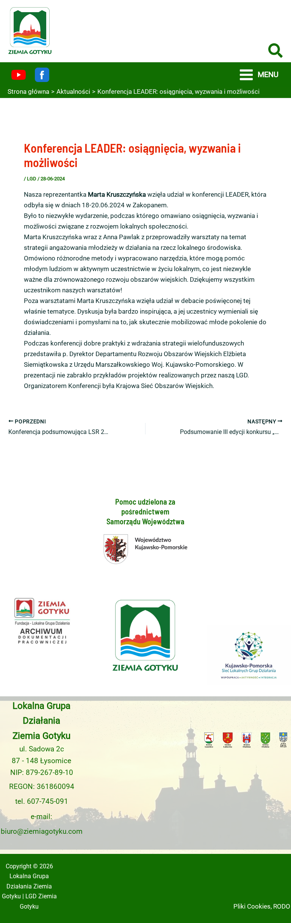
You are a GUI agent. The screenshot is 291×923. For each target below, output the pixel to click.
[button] (275, 51)
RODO (281, 906)
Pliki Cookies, (252, 906)
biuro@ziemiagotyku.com (42, 831)
